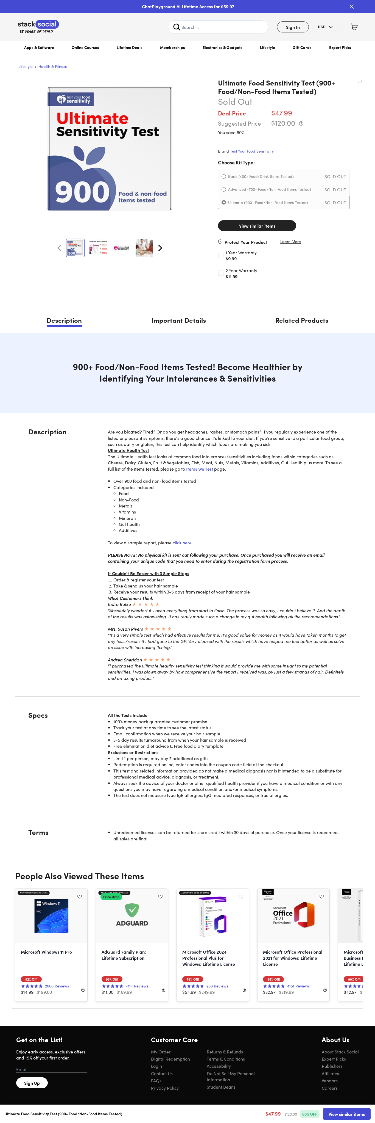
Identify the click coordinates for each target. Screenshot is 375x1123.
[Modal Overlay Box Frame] (187, 561)
